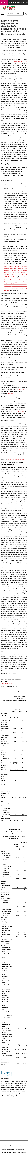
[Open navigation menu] (2, 13)
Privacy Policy (22, 1152)
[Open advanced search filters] (21, 13)
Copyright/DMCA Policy (9, 1152)
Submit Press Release (8, 1149)
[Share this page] (26, 13)
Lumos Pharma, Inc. (20, 61)
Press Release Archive (16, 1146)
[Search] (18, 13)
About (7, 1146)
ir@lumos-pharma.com (7, 683)
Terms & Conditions (20, 1149)
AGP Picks (4, 2)
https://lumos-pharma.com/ (16, 459)
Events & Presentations (17, 411)
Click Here (21, 389)
